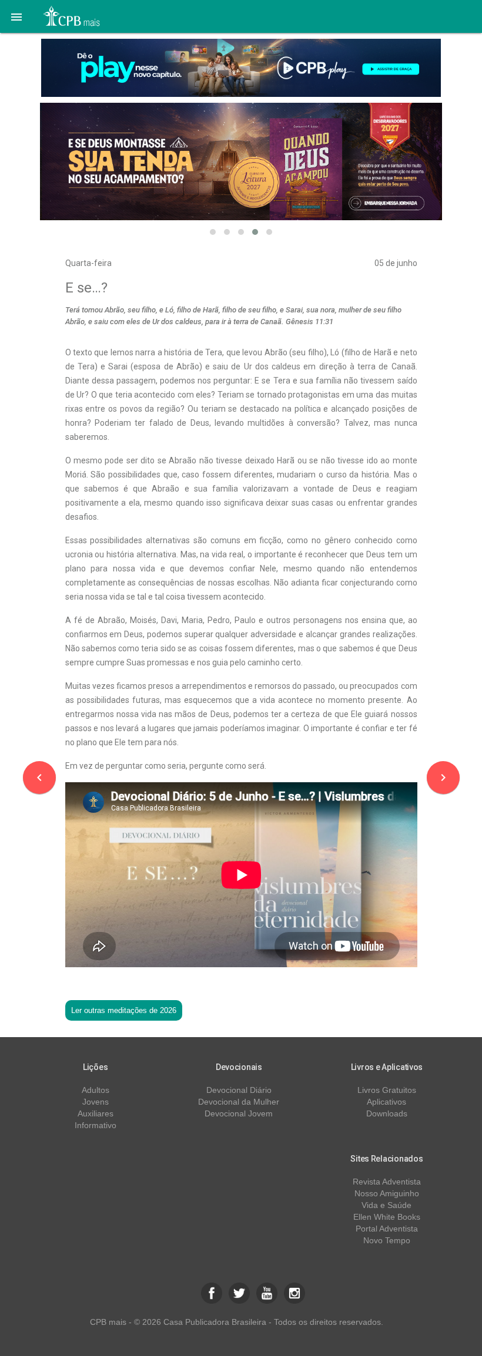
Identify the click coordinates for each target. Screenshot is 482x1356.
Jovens (95, 1101)
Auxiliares (95, 1113)
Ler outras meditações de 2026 (123, 1010)
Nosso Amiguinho (386, 1193)
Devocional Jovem (239, 1113)
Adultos (95, 1090)
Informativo (95, 1125)
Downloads (386, 1113)
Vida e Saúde (386, 1205)
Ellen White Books (386, 1217)
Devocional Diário (239, 1090)
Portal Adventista (387, 1228)
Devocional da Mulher (238, 1101)
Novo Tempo (386, 1240)
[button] (16, 16)
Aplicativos (386, 1101)
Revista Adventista (387, 1181)
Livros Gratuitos (386, 1090)
